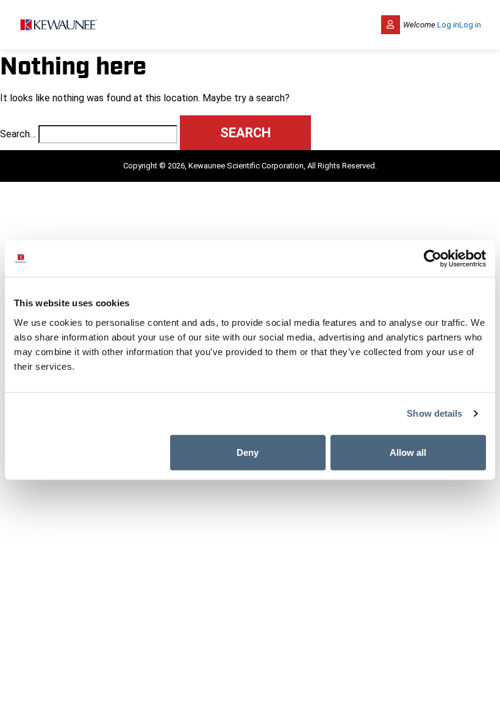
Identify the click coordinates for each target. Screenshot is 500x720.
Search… (18, 134)
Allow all (408, 452)
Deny (248, 452)
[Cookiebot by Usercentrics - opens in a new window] (432, 259)
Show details (434, 413)
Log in (448, 24)
